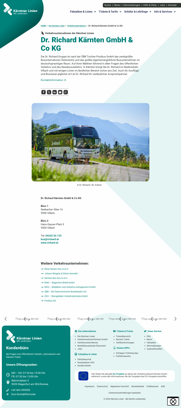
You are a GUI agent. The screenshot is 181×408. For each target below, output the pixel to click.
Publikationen (152, 386)
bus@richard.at (50, 239)
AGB (163, 386)
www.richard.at (49, 242)
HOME (43, 26)
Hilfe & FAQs (150, 5)
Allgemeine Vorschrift (119, 386)
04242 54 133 (53, 235)
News (117, 5)
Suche (107, 5)
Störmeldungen (131, 5)
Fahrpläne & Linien (81, 11)
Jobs (162, 5)
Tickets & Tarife (108, 11)
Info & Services (163, 11)
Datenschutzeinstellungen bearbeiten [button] (125, 393)
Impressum (89, 386)
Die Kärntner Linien (57, 26)
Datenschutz (102, 386)
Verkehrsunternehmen (76, 26)
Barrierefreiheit (137, 386)
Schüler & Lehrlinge (136, 11)
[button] (53, 80)
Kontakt (172, 5)
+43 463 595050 (20, 390)
